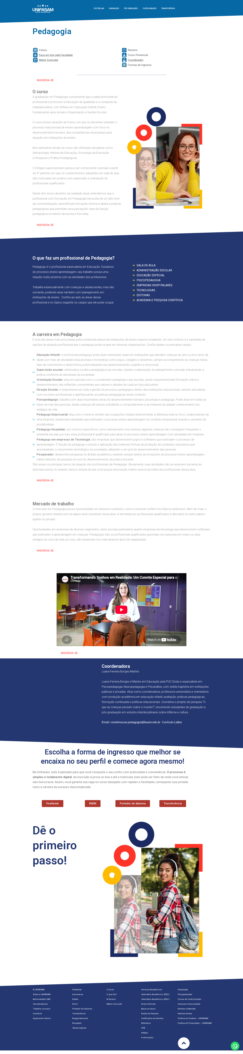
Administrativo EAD (42, 999)
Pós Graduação (131, 8)
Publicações (147, 1037)
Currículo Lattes (171, 722)
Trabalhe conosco (41, 1009)
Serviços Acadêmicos (151, 989)
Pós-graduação (185, 994)
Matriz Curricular (114, 1004)
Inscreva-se (77, 994)
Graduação (114, 8)
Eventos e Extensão (187, 1009)
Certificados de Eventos (152, 1018)
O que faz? (112, 994)
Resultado (77, 1023)
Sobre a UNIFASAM (42, 994)
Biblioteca (146, 1023)
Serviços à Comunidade (189, 1004)
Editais (75, 999)
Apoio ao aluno (148, 1009)
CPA (143, 1028)
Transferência (168, 8)
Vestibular (99, 8)
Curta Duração (149, 8)
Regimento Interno (42, 1018)
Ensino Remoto (148, 1004)
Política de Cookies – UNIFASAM (193, 1018)
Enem (75, 1004)
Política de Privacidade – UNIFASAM (195, 1023)
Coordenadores (40, 1004)
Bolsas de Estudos (150, 1013)
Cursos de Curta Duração (189, 999)
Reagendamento (80, 1018)
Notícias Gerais (185, 1013)
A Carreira (111, 999)
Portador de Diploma (82, 1009)
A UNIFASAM (38, 989)
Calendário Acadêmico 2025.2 (155, 994)
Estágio (144, 1033)
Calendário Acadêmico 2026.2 (155, 999)
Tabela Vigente (79, 1028)
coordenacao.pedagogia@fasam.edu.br (135, 722)
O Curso (110, 989)
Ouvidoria (37, 1013)
